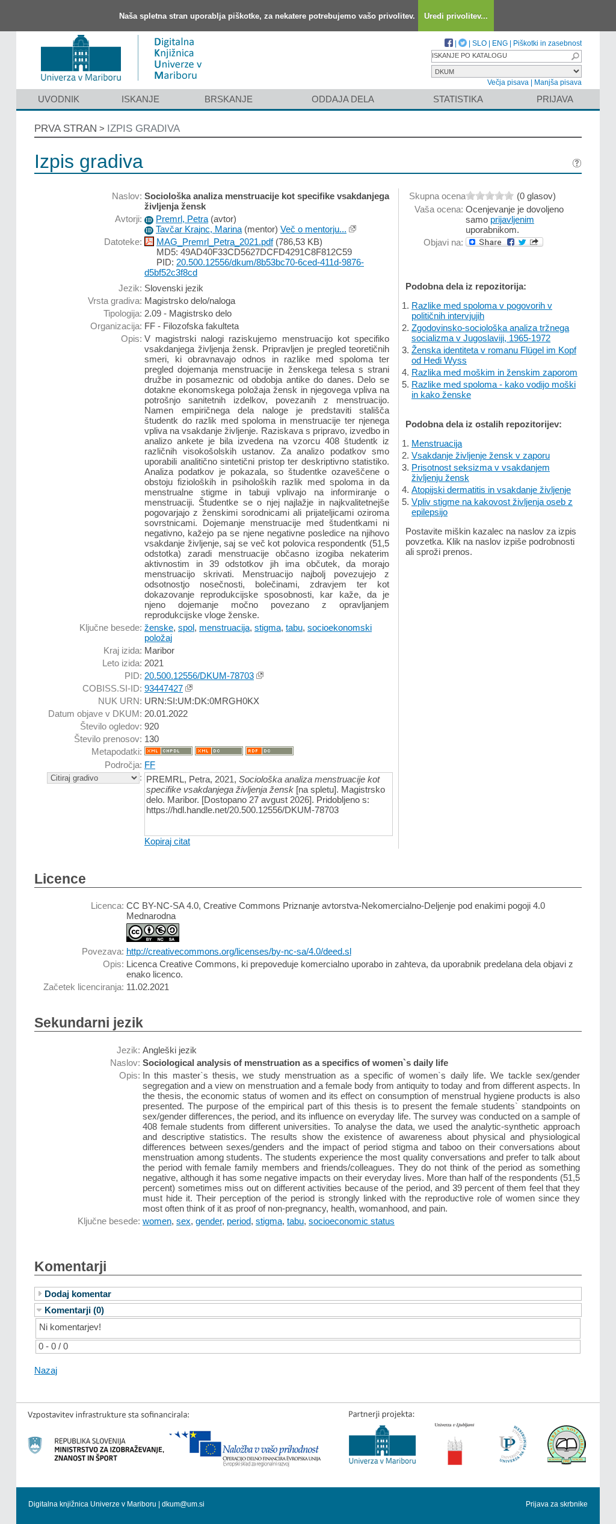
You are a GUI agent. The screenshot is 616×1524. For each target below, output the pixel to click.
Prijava (555, 99)
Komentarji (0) (74, 1310)
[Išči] (575, 56)
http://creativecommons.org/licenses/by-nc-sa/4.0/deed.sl (238, 951)
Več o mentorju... (313, 229)
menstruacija (224, 627)
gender (209, 1221)
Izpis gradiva (143, 128)
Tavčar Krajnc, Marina (199, 229)
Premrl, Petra (182, 219)
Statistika (458, 99)
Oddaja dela (343, 99)
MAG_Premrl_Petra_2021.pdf (214, 242)
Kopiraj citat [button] (167, 841)
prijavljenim (512, 219)
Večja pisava (508, 82)
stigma (267, 627)
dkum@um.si (183, 1504)
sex (183, 1221)
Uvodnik (58, 99)
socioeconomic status (352, 1221)
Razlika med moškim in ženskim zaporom (494, 372)
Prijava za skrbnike (557, 1504)
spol (186, 627)
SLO (479, 43)
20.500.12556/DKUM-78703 (199, 676)
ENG (500, 43)
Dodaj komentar (78, 1294)
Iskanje (140, 99)
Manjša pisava (558, 82)
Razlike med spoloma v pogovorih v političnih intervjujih (481, 310)
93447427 (163, 688)
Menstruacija (436, 443)
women (157, 1221)
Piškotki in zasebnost (547, 43)
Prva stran (65, 128)
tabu (294, 627)
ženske (158, 627)
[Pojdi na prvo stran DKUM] (126, 83)
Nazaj (45, 1370)
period (239, 1221)
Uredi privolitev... (456, 15)
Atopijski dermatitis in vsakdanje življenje (491, 490)
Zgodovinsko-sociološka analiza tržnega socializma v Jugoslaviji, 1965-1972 (490, 333)
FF (149, 765)
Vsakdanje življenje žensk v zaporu (480, 455)
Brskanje (229, 99)
